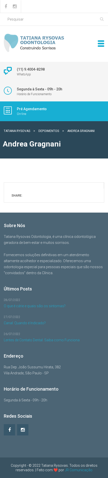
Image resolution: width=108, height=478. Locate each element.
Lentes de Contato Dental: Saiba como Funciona (42, 340)
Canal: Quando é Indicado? (25, 323)
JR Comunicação (78, 470)
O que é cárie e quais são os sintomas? (35, 306)
